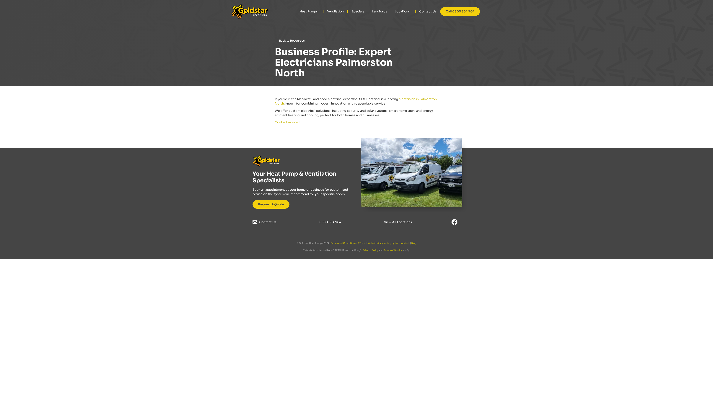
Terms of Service (393, 250)
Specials (357, 11)
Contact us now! (287, 122)
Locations (402, 11)
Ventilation (335, 11)
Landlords (379, 11)
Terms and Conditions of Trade (348, 243)
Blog (413, 243)
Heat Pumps (308, 11)
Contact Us (428, 11)
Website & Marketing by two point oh (388, 243)
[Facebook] (454, 222)
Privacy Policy (371, 250)
